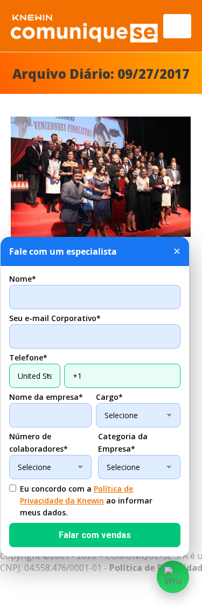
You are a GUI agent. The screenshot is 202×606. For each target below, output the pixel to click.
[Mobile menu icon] (177, 26)
